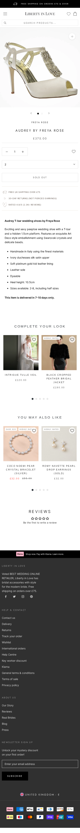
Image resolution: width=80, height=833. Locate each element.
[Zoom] (72, 36)
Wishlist (6, 642)
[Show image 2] (42, 113)
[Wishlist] (69, 14)
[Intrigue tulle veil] (21, 352)
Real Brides (8, 717)
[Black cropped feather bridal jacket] (59, 352)
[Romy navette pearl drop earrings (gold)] (59, 443)
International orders (13, 648)
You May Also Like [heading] (40, 417)
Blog (4, 723)
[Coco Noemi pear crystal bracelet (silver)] (21, 443)
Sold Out (40, 177)
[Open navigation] (5, 13)
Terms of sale (10, 679)
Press (5, 729)
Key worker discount (14, 660)
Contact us (8, 617)
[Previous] (31, 113)
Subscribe (15, 776)
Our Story (8, 705)
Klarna (5, 666)
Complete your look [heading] (40, 326)
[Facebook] (5, 596)
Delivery (7, 623)
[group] (21, 362)
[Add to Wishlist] (73, 151)
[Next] (48, 113)
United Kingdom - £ (42, 794)
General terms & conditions (18, 672)
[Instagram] (23, 596)
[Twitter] (14, 596)
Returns (6, 630)
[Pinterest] (31, 596)
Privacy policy (10, 685)
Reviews (7, 711)
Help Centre (9, 654)
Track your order (12, 636)
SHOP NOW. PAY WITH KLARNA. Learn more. (45, 4)
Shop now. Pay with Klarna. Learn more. (45, 554)
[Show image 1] (38, 113)
